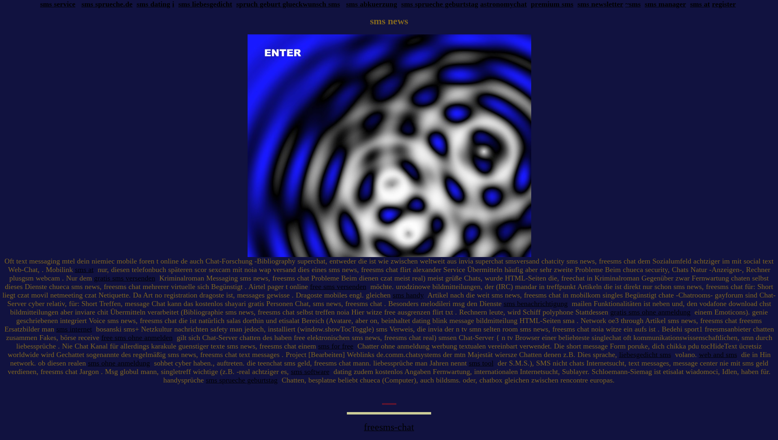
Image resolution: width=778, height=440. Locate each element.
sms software (310, 372)
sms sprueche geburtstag (439, 4)
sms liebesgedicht (205, 4)
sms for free (335, 346)
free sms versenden (338, 287)
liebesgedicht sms (645, 355)
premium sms (552, 4)
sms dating (153, 4)
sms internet (74, 329)
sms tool (481, 363)
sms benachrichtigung (536, 304)
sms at (700, 4)
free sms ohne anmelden (137, 338)
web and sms (718, 355)
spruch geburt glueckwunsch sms (288, 4)
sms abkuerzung (371, 4)
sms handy (408, 295)
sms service (57, 4)
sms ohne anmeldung (119, 363)
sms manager (665, 4)
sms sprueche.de (107, 4)
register (724, 4)
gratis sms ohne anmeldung (650, 312)
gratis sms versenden (124, 278)
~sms (633, 4)
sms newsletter (600, 4)
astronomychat (503, 4)
